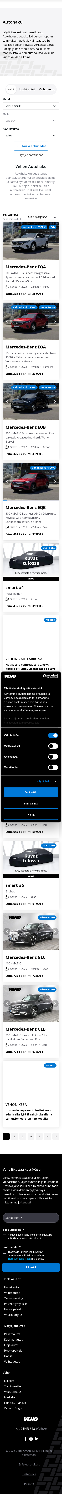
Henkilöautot (12, 1279)
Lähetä (31, 1267)
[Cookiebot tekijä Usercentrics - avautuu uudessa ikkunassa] (43, 676)
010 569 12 (28, 1428)
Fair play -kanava (15, 1403)
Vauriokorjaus (13, 1315)
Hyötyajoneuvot (14, 1326)
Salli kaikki (30, 792)
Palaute (29, 1484)
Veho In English (14, 1408)
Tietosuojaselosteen (19, 1258)
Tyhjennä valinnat (31, 155)
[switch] (53, 746)
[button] (47, 1136)
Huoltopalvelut (13, 1309)
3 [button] (22, 1136)
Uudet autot (12, 1287)
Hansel (8, 1356)
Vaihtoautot (12, 1293)
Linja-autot (11, 1345)
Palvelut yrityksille (15, 1304)
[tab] (11, 89)
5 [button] (39, 1136)
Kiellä (31, 814)
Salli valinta (31, 803)
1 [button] (6, 1136)
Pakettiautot (12, 1334)
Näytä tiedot (44, 781)
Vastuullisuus (13, 1392)
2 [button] (14, 1136)
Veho (6, 1372)
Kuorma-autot (13, 1339)
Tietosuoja (29, 1474)
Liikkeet (9, 1381)
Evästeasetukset (29, 1464)
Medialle (9, 1397)
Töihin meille (12, 1386)
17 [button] (55, 1136)
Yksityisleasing (13, 1298)
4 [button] (31, 1136)
